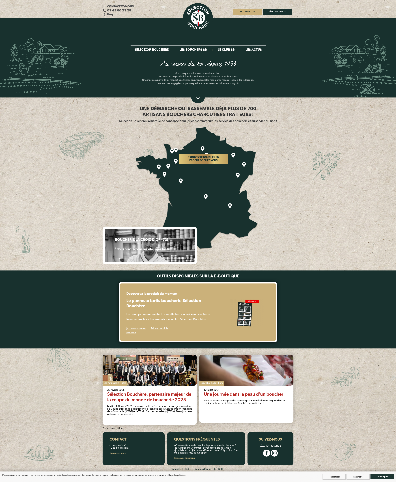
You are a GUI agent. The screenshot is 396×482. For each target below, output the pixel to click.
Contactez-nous (120, 6)
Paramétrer (358, 476)
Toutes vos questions (184, 458)
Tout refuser (334, 476)
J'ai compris (382, 476)
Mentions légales (202, 469)
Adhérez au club (159, 328)
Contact (176, 469)
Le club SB (226, 49)
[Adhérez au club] (246, 312)
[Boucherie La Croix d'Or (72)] (150, 245)
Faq (110, 14)
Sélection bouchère (151, 49)
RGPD (220, 469)
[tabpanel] (150, 390)
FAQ (187, 469)
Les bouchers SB (193, 49)
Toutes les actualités (113, 428)
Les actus (253, 49)
